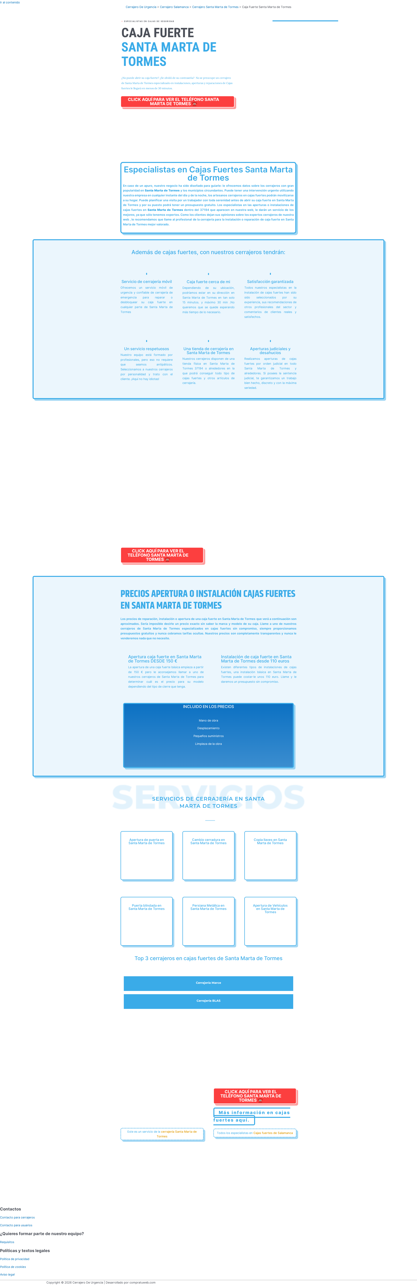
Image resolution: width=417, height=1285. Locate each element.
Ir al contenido (10, 2)
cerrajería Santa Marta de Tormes (177, 1134)
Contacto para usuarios (16, 1225)
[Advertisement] (208, 138)
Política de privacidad (14, 1259)
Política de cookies (13, 1267)
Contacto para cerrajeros (17, 1217)
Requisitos (7, 1242)
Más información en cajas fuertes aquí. (251, 1116)
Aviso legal (7, 1274)
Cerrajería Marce (208, 983)
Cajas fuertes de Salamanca (273, 1133)
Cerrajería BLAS (208, 1001)
